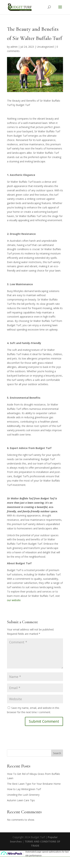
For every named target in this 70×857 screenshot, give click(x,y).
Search (57, 753)
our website (14, 600)
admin (14, 46)
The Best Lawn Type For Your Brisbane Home (34, 783)
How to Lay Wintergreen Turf (24, 789)
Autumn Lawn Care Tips (21, 800)
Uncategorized (45, 46)
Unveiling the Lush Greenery (23, 794)
